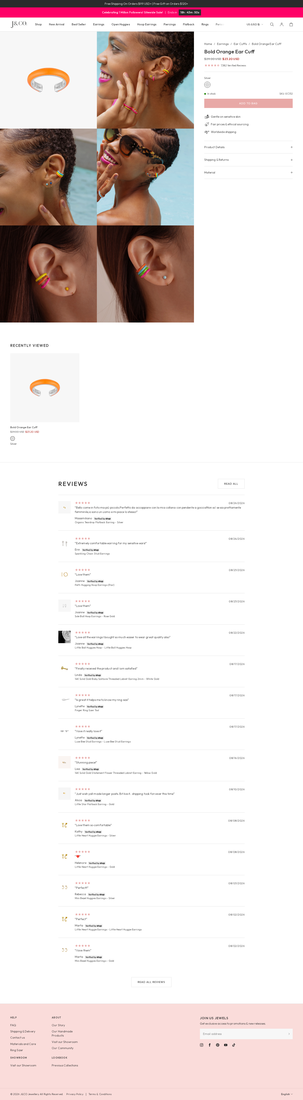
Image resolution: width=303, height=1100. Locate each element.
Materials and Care (23, 1044)
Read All (231, 483)
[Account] (281, 24)
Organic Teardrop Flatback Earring (94, 522)
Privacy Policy (74, 1094)
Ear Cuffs (240, 44)
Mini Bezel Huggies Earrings (90, 898)
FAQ (13, 1025)
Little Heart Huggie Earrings (91, 835)
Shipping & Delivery (22, 1031)
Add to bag (248, 103)
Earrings (223, 44)
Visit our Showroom (65, 1042)
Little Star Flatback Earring (90, 804)
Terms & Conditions (100, 1094)
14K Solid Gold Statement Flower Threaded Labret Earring (108, 772)
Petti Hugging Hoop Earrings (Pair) (94, 584)
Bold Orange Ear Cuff (23, 427)
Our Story (58, 1025)
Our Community (62, 1048)
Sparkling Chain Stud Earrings (92, 553)
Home (208, 44)
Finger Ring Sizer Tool (87, 710)
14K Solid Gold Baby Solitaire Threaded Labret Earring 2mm (109, 678)
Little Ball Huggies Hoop (88, 647)
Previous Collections (65, 1065)
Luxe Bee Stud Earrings (88, 741)
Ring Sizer (16, 1050)
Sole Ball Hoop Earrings (88, 616)
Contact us (17, 1037)
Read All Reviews (151, 982)
